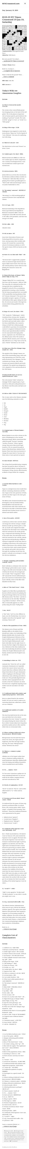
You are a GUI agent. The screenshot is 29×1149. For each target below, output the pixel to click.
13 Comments (14, 1141)
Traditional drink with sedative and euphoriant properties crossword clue (14, 1140)
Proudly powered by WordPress (9, 1147)
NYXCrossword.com (10, 3)
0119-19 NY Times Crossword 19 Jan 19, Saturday (13, 19)
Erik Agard (17, 1131)
